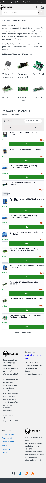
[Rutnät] (35, 127)
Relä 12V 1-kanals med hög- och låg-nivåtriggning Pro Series (24, 167)
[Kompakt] (23, 127)
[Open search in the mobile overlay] (23, 12)
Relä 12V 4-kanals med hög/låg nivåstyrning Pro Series (27, 266)
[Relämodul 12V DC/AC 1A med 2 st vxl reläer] (5, 301)
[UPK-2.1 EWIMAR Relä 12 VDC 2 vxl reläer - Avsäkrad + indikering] (5, 317)
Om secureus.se (8, 434)
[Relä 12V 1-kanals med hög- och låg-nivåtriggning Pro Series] (5, 168)
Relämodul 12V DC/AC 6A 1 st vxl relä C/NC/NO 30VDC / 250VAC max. (24, 250)
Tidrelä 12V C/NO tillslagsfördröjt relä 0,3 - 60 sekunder (26, 133)
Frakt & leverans (8, 442)
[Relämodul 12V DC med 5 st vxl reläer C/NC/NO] (5, 284)
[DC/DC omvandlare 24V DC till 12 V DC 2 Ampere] (5, 185)
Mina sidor (6, 453)
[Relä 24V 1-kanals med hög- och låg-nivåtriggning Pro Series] (5, 218)
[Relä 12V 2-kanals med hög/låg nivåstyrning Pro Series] (5, 234)
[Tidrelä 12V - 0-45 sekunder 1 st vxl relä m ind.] (5, 151)
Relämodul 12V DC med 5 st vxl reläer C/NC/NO (24, 283)
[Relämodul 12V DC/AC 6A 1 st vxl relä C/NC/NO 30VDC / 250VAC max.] (5, 251)
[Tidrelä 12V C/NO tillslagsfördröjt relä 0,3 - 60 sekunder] (5, 135)
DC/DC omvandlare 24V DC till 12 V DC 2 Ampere (25, 183)
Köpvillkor (5, 445)
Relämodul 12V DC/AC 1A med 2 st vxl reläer (26, 299)
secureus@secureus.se (33, 374)
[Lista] (10, 127)
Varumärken (6, 449)
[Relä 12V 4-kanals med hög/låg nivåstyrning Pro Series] (5, 268)
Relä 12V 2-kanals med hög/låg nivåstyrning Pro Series (26, 233)
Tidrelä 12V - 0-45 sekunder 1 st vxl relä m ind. (26, 150)
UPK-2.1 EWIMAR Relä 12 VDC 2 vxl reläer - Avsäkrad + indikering (26, 316)
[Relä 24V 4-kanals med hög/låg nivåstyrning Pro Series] (5, 201)
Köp (26, 144)
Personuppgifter (8, 438)
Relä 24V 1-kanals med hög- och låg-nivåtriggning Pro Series (24, 216)
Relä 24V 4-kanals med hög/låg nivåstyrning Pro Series (27, 200)
